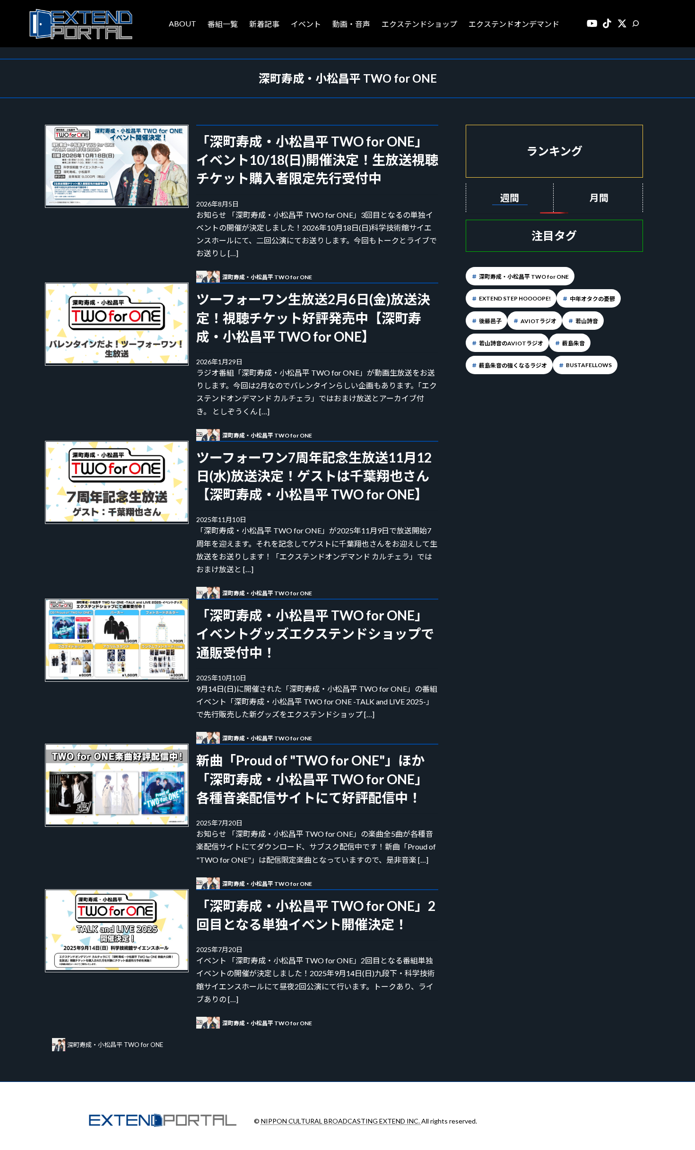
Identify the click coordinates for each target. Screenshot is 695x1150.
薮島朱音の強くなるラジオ (513, 365)
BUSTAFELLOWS (589, 365)
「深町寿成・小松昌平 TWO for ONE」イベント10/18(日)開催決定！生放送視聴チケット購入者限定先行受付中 (317, 159)
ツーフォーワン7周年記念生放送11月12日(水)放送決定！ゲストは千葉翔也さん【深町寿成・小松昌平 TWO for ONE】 (314, 475)
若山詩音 (586, 321)
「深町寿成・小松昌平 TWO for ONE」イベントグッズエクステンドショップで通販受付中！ (315, 633)
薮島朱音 (573, 343)
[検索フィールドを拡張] (635, 23)
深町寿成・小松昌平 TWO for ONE (524, 276)
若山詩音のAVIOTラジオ (511, 343)
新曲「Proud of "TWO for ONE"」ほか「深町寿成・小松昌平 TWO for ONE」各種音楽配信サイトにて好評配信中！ (312, 778)
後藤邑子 (490, 321)
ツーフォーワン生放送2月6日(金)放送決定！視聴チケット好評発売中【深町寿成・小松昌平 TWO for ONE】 (313, 317)
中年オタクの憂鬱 (592, 298)
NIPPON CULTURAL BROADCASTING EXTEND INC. (341, 1121)
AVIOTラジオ (538, 321)
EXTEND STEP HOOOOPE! (515, 298)
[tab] (510, 197)
